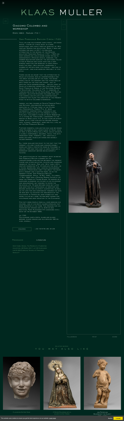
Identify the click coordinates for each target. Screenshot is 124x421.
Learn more (52, 418)
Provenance (17, 240)
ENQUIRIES (22, 229)
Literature (41, 240)
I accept (118, 418)
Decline (110, 418)
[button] (63, 21)
